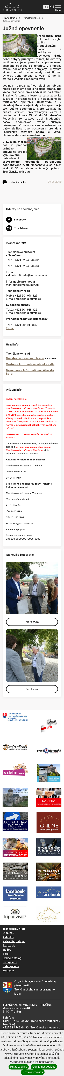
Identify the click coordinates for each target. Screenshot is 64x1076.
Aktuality (8, 937)
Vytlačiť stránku (17, 182)
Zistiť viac (32, 622)
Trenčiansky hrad (31, 18)
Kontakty (8, 970)
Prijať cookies (18, 1066)
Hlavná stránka (10, 18)
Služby (7, 949)
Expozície (9, 945)
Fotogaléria (10, 962)
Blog (6, 953)
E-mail (10, 328)
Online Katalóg (12, 958)
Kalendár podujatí (14, 941)
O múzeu (8, 933)
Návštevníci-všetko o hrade (25, 358)
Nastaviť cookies (33, 1072)
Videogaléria (11, 966)
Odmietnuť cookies (43, 1066)
